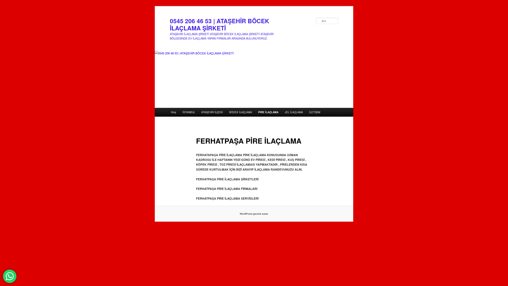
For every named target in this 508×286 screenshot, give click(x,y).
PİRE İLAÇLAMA (268, 112)
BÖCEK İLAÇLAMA (240, 112)
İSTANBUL (189, 112)
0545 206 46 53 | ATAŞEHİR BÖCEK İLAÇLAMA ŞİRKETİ (219, 24)
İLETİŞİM (314, 112)
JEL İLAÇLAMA (294, 112)
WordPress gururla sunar (254, 213)
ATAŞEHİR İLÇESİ (212, 112)
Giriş (173, 112)
